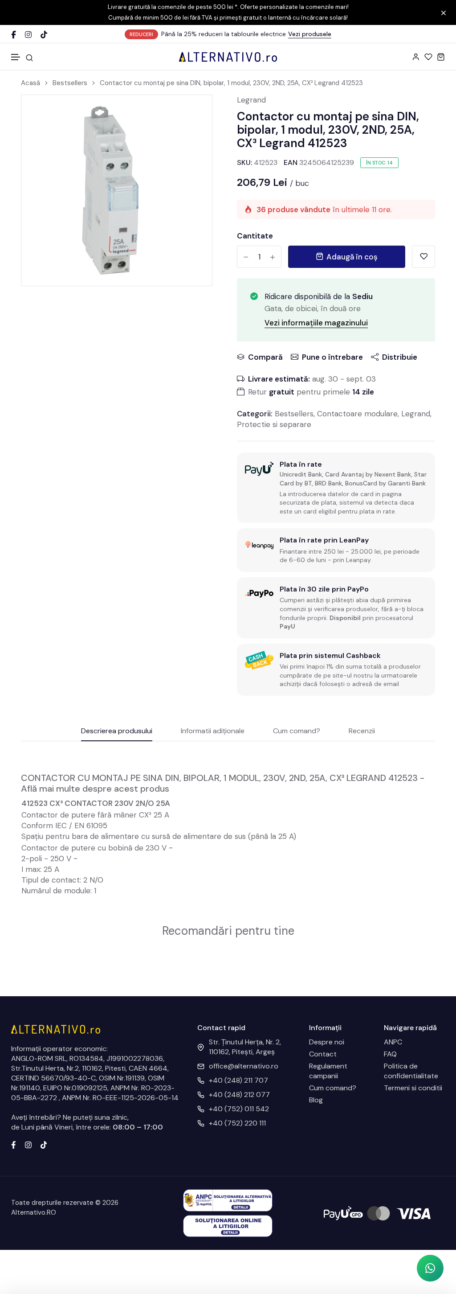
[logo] (228, 56)
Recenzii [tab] (362, 731)
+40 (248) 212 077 (239, 1094)
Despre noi (326, 1042)
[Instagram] (28, 34)
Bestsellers (70, 82)
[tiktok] (44, 1144)
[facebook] (13, 1144)
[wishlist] (428, 57)
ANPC (393, 1042)
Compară (265, 357)
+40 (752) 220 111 (237, 1123)
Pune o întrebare (332, 357)
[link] (194, 113)
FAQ (390, 1054)
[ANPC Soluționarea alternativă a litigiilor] (228, 1199)
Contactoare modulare (357, 414)
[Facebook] (13, 34)
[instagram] (28, 1144)
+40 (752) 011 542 (239, 1108)
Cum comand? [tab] (296, 731)
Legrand (251, 100)
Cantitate (255, 236)
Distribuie (399, 357)
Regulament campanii (328, 1070)
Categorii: (255, 414)
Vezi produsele (309, 34)
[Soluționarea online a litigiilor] (228, 1225)
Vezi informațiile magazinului (316, 323)
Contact (323, 1054)
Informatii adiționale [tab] (212, 731)
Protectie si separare (274, 424)
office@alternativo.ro (243, 1066)
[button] (16, 57)
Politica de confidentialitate (411, 1070)
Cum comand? (332, 1088)
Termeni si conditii (413, 1088)
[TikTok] (44, 34)
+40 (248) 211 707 (238, 1080)
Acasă (30, 82)
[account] (416, 57)
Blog (316, 1100)
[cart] (441, 57)
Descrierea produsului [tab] (116, 731)
